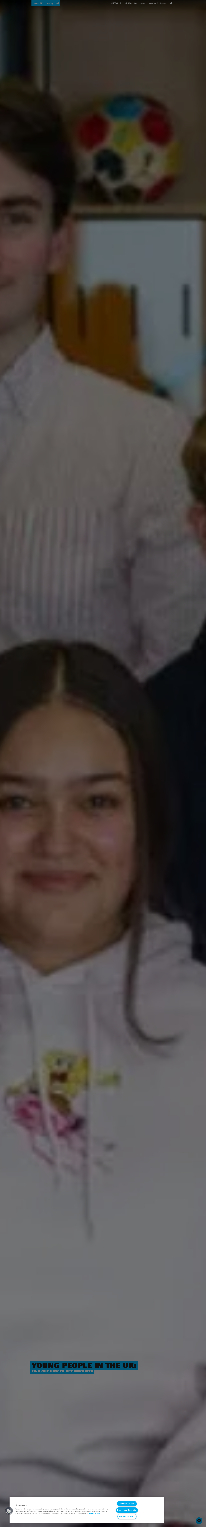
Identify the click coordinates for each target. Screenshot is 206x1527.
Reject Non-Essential (126, 1510)
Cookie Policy (94, 1513)
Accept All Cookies (126, 1504)
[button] (9, 1511)
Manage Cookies (126, 1516)
